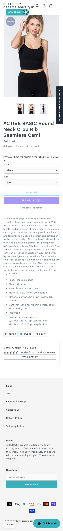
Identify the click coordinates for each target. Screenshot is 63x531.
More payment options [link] (31, 207)
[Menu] (57, 5)
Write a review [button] (29, 356)
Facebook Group (16, 401)
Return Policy (14, 417)
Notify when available (59, 105)
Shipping (8, 146)
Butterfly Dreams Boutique (18, 5)
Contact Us (12, 409)
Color (7, 164)
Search (10, 393)
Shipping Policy (15, 426)
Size (6, 176)
